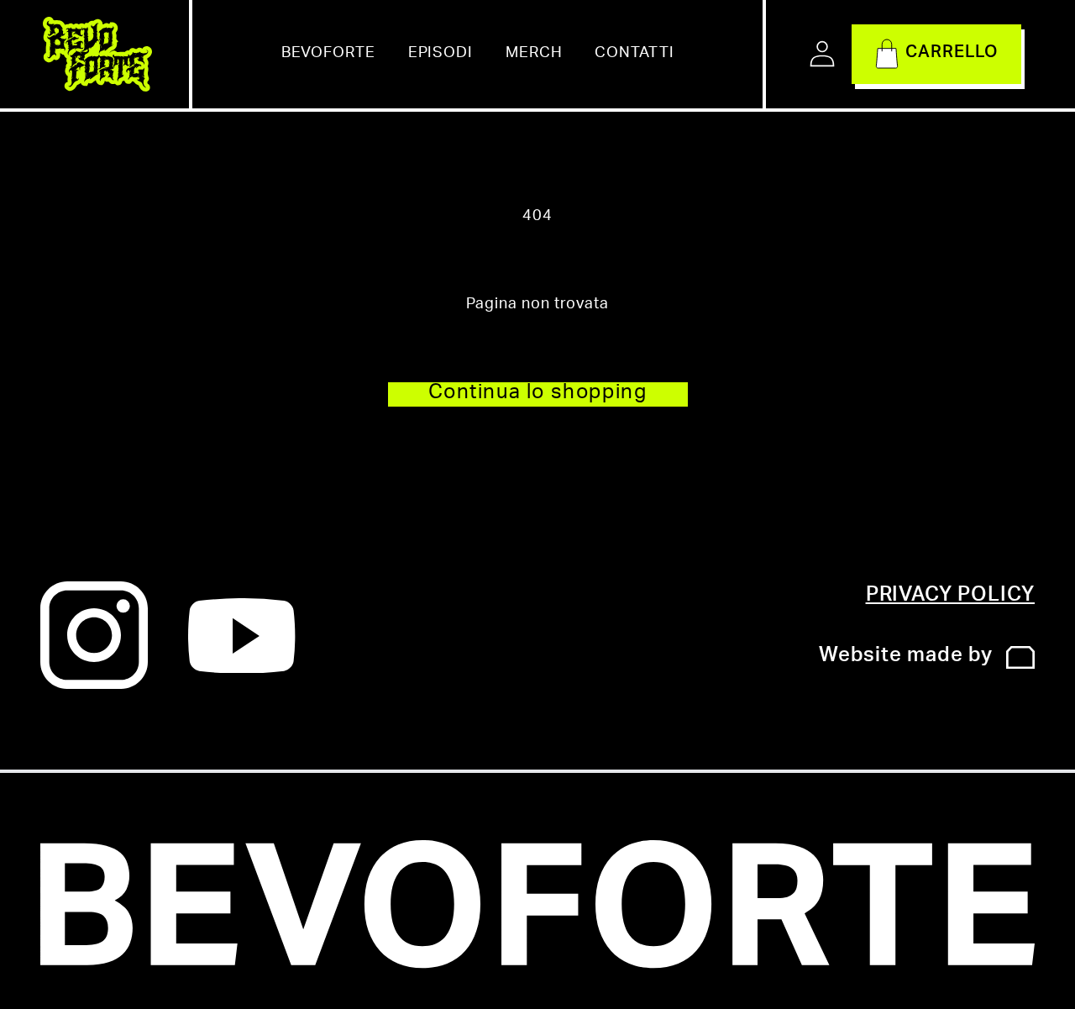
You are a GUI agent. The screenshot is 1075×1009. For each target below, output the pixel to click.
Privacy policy (950, 596)
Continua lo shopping (538, 394)
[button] (936, 53)
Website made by (906, 657)
